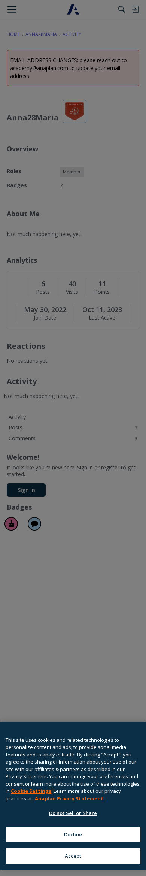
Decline (73, 834)
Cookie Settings (31, 791)
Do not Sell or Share (73, 813)
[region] (73, 796)
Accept (73, 855)
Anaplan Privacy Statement (69, 798)
